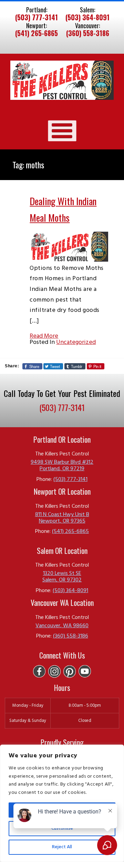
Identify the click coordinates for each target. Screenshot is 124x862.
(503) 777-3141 (36, 17)
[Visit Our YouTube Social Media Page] (85, 671)
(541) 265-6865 (36, 33)
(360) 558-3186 (87, 33)
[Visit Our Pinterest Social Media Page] (69, 671)
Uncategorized (76, 342)
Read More (44, 336)
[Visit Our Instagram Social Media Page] (54, 671)
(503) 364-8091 (87, 17)
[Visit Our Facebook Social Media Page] (39, 671)
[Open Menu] (62, 130)
